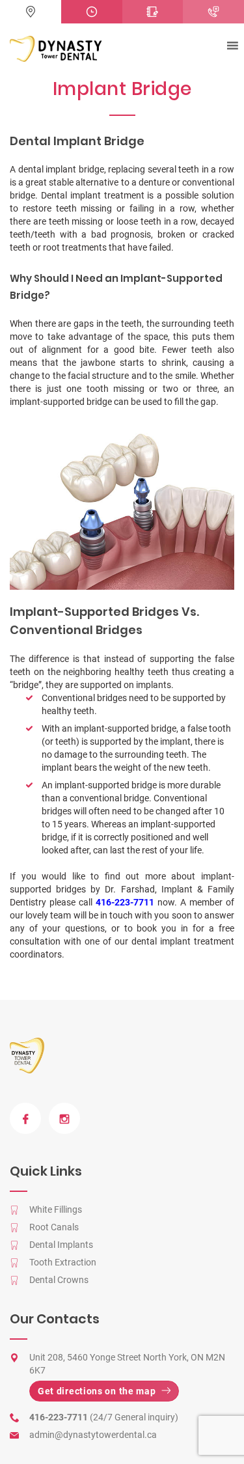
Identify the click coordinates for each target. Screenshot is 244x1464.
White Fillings (55, 1209)
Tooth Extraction (62, 1262)
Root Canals (54, 1227)
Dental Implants (61, 1244)
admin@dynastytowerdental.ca (93, 1434)
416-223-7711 (125, 902)
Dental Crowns (58, 1280)
